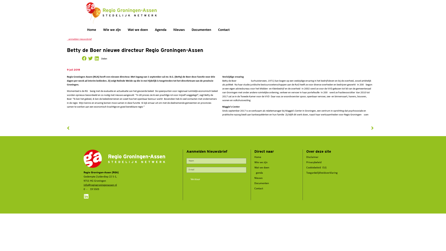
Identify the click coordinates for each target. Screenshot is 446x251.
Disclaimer (312, 157)
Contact (224, 30)
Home (91, 30)
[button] (84, 58)
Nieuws (179, 30)
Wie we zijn (112, 30)
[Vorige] (143, 128)
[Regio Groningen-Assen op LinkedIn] (86, 196)
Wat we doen (138, 30)
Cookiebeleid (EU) (316, 167)
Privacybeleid (313, 162)
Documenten (201, 30)
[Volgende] (297, 128)
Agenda (160, 30)
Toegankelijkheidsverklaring (322, 173)
